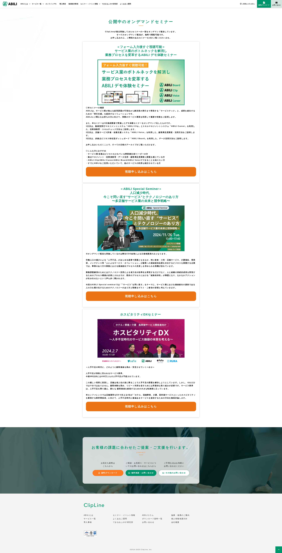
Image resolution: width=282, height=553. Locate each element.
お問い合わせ (276, 5)
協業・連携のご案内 (180, 515)
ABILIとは (24, 4)
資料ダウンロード (263, 5)
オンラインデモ (51, 4)
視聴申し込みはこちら (141, 171)
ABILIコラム (148, 515)
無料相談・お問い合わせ (142, 473)
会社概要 (175, 522)
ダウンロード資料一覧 (152, 519)
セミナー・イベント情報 (89, 4)
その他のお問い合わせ (175, 473)
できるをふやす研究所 (110, 4)
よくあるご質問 (125, 4)
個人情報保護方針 (179, 519)
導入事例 (62, 4)
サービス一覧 (37, 4)
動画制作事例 (73, 4)
